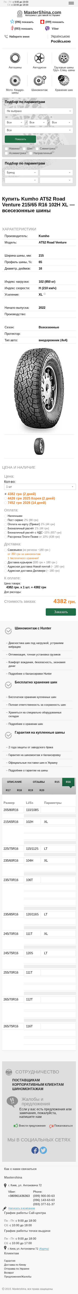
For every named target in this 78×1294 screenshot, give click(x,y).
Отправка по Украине (16, 1268)
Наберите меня (19, 36)
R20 (42, 790)
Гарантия (9, 1260)
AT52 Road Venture (53, 242)
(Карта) (44, 1248)
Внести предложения (32, 1125)
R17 (8, 790)
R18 (19, 790)
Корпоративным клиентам (38, 1084)
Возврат (9, 1272)
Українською (60, 36)
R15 (57, 782)
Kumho (44, 236)
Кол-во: (9, 481)
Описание (14, 782)
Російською (61, 41)
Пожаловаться (63, 1125)
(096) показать (25, 22)
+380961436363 (19, 1195)
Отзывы (39, 782)
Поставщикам (26, 1080)
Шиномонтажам (27, 1089)
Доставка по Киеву (15, 1264)
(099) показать (55, 22)
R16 (68, 782)
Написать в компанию (21, 1208)
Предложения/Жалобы (17, 1276)
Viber (55, 28)
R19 (30, 790)
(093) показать (24, 28)
